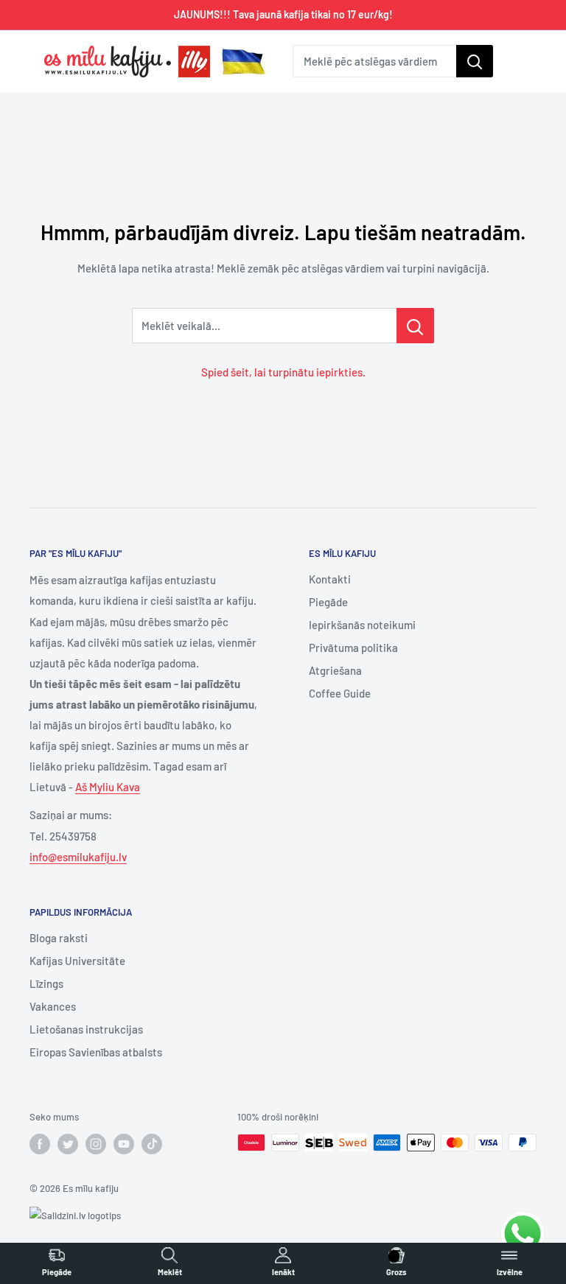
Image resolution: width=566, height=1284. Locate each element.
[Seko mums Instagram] (95, 1144)
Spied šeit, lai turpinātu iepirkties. (283, 372)
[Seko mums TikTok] (152, 1144)
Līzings (46, 983)
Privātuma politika (353, 647)
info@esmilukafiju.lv (78, 856)
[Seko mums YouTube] (123, 1144)
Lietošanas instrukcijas (86, 1029)
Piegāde (328, 601)
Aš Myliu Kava (107, 786)
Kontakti (330, 579)
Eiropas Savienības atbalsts (95, 1052)
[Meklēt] (474, 61)
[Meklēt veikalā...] (415, 325)
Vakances (52, 1006)
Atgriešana (335, 670)
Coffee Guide (340, 693)
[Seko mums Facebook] (39, 1144)
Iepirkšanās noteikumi (362, 624)
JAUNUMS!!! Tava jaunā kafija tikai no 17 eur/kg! (283, 14)
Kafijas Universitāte (77, 960)
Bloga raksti (58, 937)
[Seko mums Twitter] (67, 1144)
